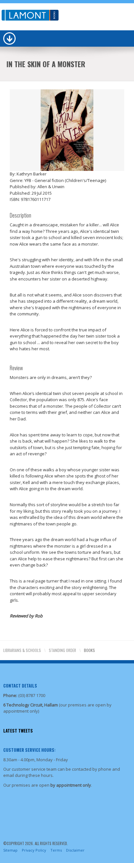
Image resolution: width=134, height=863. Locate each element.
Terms (56, 850)
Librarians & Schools (22, 650)
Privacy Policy (34, 850)
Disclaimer (75, 850)
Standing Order (62, 650)
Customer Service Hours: (29, 750)
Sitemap (10, 850)
